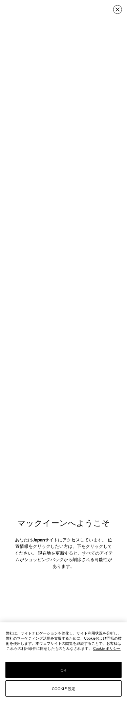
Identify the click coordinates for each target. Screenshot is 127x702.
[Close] (117, 9)
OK (63, 670)
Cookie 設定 (64, 688)
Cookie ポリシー (107, 648)
